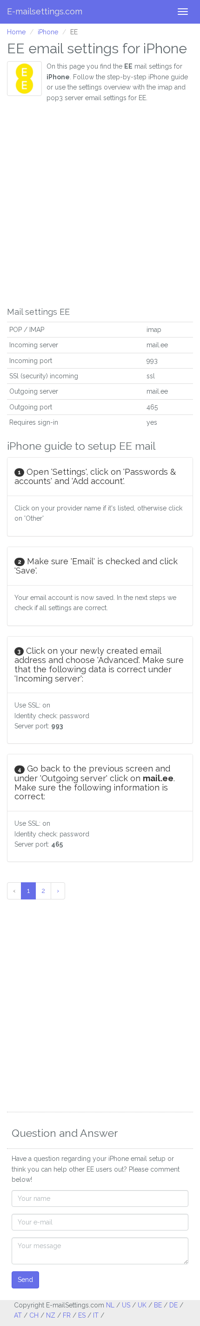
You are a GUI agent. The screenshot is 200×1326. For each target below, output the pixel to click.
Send (25, 1279)
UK (142, 1305)
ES (82, 1315)
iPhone (48, 32)
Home (16, 32)
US (126, 1305)
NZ (50, 1315)
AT (18, 1315)
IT (96, 1315)
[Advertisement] (100, 202)
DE (173, 1305)
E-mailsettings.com (44, 11)
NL (110, 1305)
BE (158, 1305)
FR (67, 1315)
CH (34, 1315)
